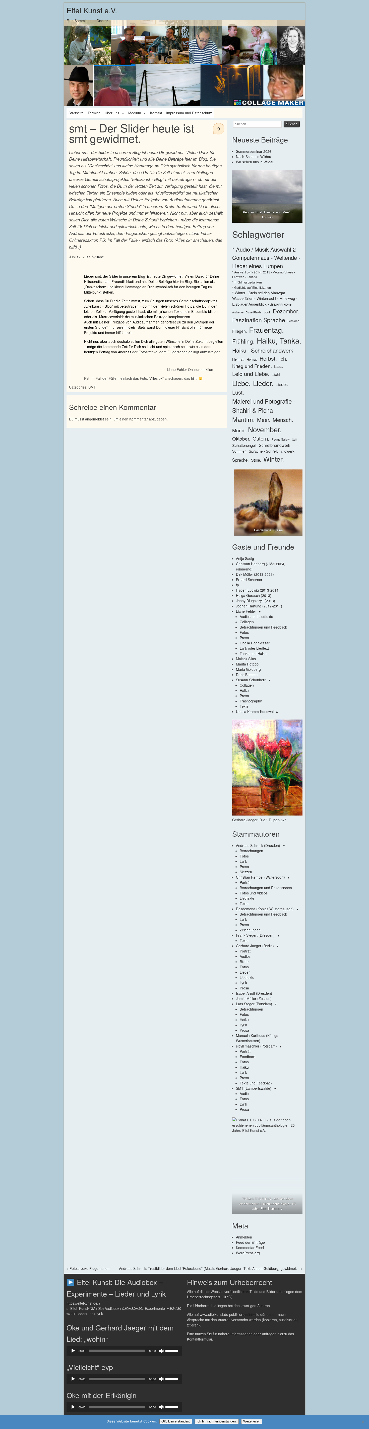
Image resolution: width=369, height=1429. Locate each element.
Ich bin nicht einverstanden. (217, 1421)
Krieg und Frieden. (252, 365)
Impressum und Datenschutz (189, 112)
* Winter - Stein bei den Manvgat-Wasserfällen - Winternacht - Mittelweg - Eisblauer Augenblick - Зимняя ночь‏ (264, 298)
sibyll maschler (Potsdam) (256, 1046)
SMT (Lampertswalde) (253, 1088)
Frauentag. (266, 329)
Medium (134, 112)
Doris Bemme (247, 674)
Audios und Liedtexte (256, 616)
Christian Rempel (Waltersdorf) (260, 877)
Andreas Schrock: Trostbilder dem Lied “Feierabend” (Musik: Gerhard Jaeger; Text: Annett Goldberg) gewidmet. (208, 1268)
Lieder (245, 972)
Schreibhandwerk (274, 445)
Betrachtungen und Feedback (263, 627)
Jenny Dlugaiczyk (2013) (255, 600)
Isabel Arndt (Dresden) (254, 993)
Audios (245, 956)
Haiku (244, 690)
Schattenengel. (244, 445)
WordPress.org (248, 1252)
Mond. (239, 430)
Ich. (283, 358)
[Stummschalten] (161, 1350)
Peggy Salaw (281, 439)
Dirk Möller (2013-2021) (255, 574)
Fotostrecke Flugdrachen (89, 1268)
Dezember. (286, 311)
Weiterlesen (251, 1421)
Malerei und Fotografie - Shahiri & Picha (263, 405)
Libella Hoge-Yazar (255, 642)
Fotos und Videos (254, 892)
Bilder (244, 961)
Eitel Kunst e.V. (92, 10)
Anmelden (244, 1237)
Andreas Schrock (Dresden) (258, 845)
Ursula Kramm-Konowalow (257, 711)
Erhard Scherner (249, 579)
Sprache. (240, 460)
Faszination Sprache (258, 319)
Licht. (277, 374)
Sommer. (239, 451)
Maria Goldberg (248, 669)
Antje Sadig (245, 558)
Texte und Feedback (256, 1082)
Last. (278, 366)
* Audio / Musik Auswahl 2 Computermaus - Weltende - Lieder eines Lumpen (266, 257)
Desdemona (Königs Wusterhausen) (265, 908)
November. (265, 429)
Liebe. (241, 383)
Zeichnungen (250, 929)
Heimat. (238, 359)
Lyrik (243, 861)
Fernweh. (293, 321)
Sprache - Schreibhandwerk (271, 451)
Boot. (267, 312)
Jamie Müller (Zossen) (254, 998)
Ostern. (261, 438)
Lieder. (263, 383)
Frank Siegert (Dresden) (255, 935)
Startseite (76, 112)
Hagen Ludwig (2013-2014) (258, 590)
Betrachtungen (251, 850)
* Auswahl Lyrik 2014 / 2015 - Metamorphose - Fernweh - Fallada (263, 274)
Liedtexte (247, 898)
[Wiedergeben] (73, 1350)
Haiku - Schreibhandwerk (262, 350)
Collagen (247, 621)
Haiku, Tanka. (279, 340)
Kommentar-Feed (250, 1247)
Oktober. (241, 438)
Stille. (256, 460)
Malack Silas (246, 658)
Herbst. (268, 358)
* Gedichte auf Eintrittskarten (251, 287)
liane (100, 256)
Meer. (263, 419)
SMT (92, 387)
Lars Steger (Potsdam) (254, 1003)
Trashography (251, 700)
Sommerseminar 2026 (253, 151)
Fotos (244, 632)
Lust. (238, 392)
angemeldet (94, 418)
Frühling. (243, 341)
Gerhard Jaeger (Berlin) (255, 945)
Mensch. (283, 419)
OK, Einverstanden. (175, 1421)
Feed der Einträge (250, 1242)
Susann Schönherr (251, 679)
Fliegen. (239, 331)
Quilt (294, 439)
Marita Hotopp (247, 663)
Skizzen (246, 871)
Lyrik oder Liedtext (254, 648)
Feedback (248, 1056)
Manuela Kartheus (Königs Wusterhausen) (257, 1038)
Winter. (273, 459)
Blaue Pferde (253, 312)
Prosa (244, 637)
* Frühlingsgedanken (247, 282)
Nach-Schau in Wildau (253, 156)
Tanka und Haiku (253, 653)
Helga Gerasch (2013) (253, 595)
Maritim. (243, 419)
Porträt (245, 882)
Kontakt (156, 112)
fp (237, 584)
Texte (244, 706)
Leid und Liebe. (250, 373)
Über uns (112, 112)
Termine (94, 112)
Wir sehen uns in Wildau (255, 161)
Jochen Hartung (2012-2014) (259, 605)
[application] (124, 1351)
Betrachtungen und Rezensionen (266, 887)
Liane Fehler (246, 611)
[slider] (172, 1350)
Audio (244, 1093)
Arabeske (237, 312)
